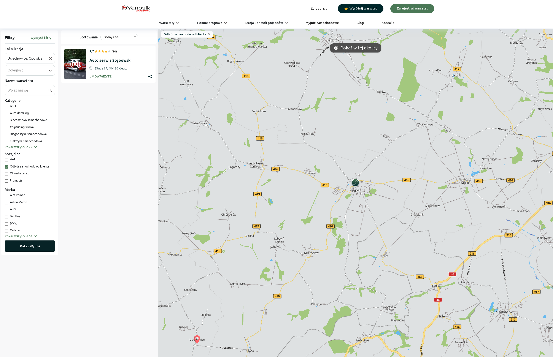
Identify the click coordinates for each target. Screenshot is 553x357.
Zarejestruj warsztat (412, 8)
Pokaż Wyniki (30, 246)
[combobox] (28, 58)
